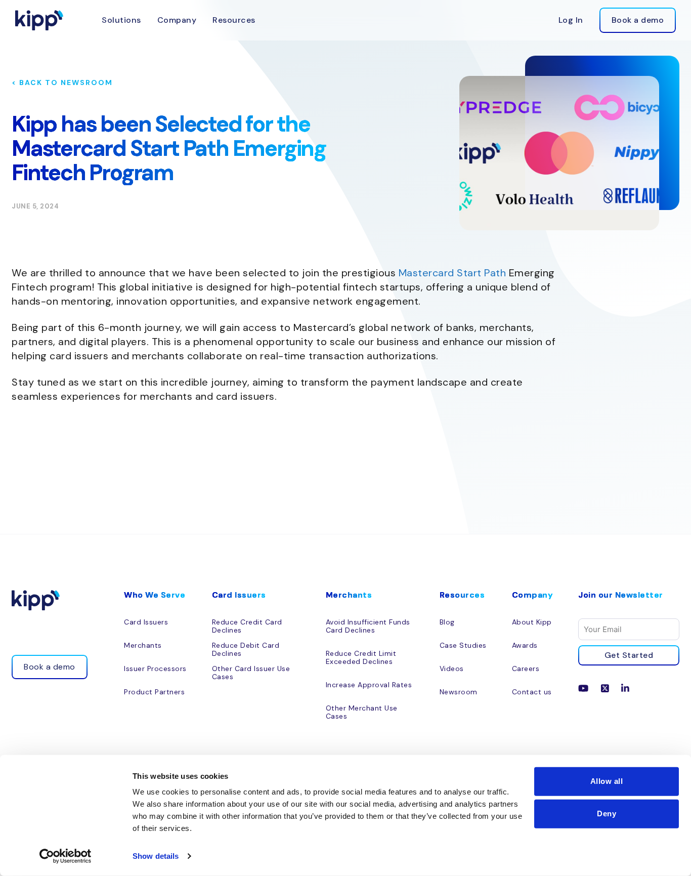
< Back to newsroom (62, 82)
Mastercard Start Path (452, 272)
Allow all (606, 781)
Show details (156, 856)
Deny (606, 813)
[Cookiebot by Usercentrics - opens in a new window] (65, 856)
